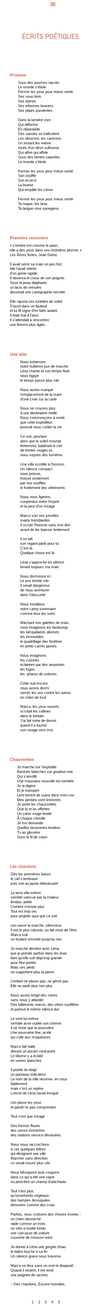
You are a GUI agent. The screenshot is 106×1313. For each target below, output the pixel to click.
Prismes (15, 67)
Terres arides (20, 859)
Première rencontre (26, 230)
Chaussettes (19, 752)
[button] (53, 4)
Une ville (16, 347)
